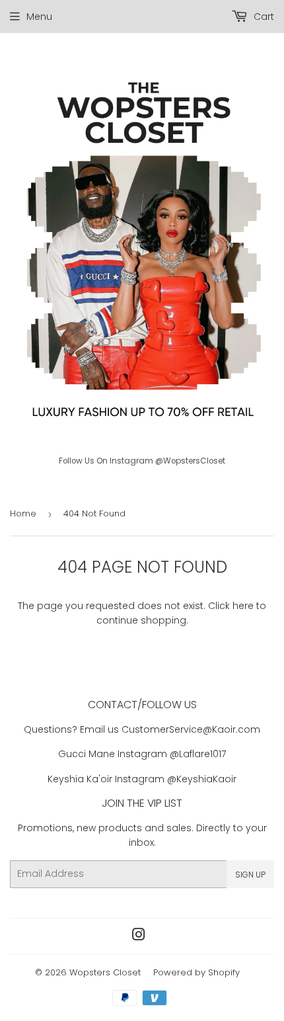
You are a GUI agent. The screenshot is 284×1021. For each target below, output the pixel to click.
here (243, 605)
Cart (262, 16)
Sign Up (250, 874)
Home (23, 513)
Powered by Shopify (196, 972)
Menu (39, 16)
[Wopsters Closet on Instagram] (138, 936)
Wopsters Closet (105, 972)
